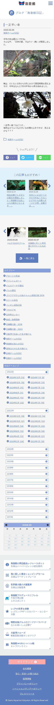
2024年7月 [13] (38, 387)
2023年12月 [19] (16, 416)
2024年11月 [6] (37, 377)
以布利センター (13, 314)
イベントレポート (14, 281)
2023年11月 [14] (38, 416)
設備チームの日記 (14, 353)
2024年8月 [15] (16, 387)
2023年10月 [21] (16, 421)
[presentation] (4, 186)
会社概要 (27, 668)
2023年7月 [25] (38, 426)
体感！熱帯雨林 (13, 319)
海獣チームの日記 (14, 339)
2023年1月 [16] (37, 441)
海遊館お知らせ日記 (15, 343)
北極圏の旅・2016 (14, 324)
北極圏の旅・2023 (14, 329)
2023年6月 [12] (16, 431)
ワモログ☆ (11, 310)
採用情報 (27, 679)
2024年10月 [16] (16, 382)
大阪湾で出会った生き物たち (18, 334)
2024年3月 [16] (38, 398)
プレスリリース (27, 694)
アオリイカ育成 (13, 276)
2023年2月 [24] (16, 441)
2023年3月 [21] (38, 436)
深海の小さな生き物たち (16, 348)
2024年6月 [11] (16, 392)
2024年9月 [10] (38, 382)
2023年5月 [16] (38, 431)
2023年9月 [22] (38, 421)
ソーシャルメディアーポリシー (27, 689)
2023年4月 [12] (16, 436)
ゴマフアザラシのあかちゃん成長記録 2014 (25, 295)
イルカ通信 (11, 290)
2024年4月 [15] (16, 398)
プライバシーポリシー (27, 683)
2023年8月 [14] (16, 426)
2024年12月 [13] (16, 377)
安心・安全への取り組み (27, 673)
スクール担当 (12, 300)
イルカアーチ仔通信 (15, 285)
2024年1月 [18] (37, 402)
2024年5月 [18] (38, 392)
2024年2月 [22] (16, 402)
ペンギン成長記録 (14, 305)
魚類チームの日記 (11, 33)
